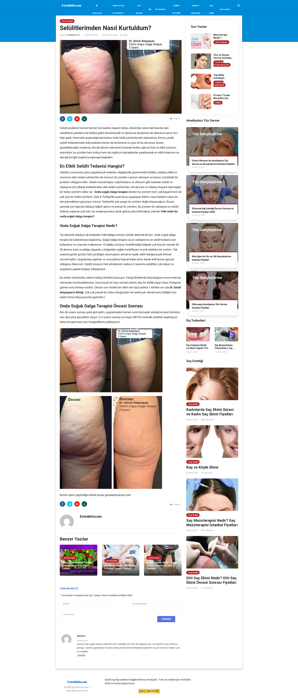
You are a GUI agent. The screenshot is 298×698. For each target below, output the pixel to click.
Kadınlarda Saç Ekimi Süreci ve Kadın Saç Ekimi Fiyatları (210, 411)
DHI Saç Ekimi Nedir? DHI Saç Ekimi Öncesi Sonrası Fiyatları (211, 580)
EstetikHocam (73, 35)
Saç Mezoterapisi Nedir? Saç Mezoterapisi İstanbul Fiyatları (212, 522)
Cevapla (81, 655)
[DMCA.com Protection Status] (149, 691)
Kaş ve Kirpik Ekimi (202, 467)
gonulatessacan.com (118, 495)
